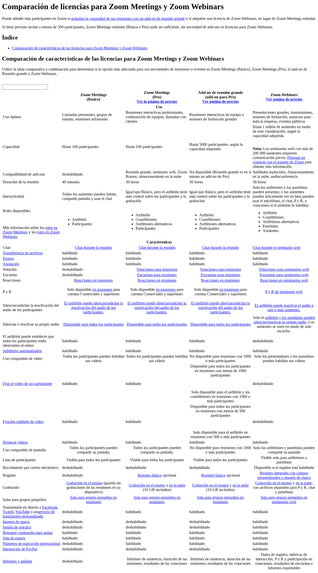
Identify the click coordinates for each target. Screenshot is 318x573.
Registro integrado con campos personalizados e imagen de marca (284, 475)
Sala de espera (14, 538)
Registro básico (150, 475)
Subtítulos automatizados (22, 351)
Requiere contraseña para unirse (28, 533)
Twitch (8, 512)
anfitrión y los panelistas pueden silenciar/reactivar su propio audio (284, 319)
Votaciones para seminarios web (284, 269)
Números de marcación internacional (31, 543)
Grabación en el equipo (84, 483)
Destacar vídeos (15, 442)
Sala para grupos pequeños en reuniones (93, 499)
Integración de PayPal (20, 549)
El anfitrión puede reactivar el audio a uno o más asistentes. (284, 307)
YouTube (22, 512)
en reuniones (102, 289)
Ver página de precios (220, 101)
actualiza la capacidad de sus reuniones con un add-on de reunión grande (128, 18)
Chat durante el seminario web (276, 247)
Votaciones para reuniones (156, 269)
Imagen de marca (16, 522)
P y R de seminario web (284, 292)
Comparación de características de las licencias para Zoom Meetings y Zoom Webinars (79, 48)
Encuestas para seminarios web (284, 275)
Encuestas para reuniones (157, 275)
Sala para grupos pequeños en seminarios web (284, 499)
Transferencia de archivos (23, 253)
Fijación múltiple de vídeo (23, 422)
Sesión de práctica (17, 527)
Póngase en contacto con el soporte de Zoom (279, 159)
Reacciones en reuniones (93, 280)
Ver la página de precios (157, 101)
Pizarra (8, 258)
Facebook (49, 507)
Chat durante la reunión (93, 247)
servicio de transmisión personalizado (29, 514)
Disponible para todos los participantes (93, 324)
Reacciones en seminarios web (284, 280)
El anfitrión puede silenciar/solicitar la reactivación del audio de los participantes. (93, 307)
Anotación (11, 264)
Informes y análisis (17, 561)
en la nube (177, 485)
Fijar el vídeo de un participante (27, 384)
